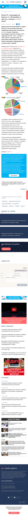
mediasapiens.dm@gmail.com (9, 487)
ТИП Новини (4, 201)
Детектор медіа (14, 419)
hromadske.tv (16, 203)
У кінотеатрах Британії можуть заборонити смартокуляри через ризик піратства (13, 398)
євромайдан (5, 206)
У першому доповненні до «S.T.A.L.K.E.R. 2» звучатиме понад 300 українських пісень (13, 353)
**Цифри (5, 11)
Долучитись (14, 175)
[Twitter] (19, 24)
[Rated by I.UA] (11, 497)
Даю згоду (14, 512)
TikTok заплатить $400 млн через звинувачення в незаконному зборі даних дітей (13, 406)
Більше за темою (8, 211)
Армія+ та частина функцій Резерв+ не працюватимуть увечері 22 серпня (12, 413)
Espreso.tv (11, 206)
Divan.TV (23, 206)
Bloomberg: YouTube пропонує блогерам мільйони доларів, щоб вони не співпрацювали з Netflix (12, 342)
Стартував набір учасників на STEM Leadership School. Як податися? (11, 330)
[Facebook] (17, 24)
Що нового (10, 11)
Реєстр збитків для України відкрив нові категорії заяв (13, 348)
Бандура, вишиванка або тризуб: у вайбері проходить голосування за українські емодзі (13, 336)
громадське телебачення (14, 201)
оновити (25, 268)
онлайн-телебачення (6, 203)
